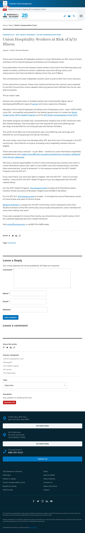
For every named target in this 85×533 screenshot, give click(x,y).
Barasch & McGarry (11, 205)
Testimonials (8, 490)
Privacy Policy (33, 527)
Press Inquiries (49, 479)
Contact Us (42, 459)
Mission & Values (9, 479)
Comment (8, 270)
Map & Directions (50, 486)
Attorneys (7, 475)
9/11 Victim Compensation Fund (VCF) (60, 115)
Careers (46, 490)
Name (6, 293)
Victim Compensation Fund (49, 35)
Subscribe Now (9, 402)
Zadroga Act (8, 35)
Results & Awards (9, 486)
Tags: (5, 380)
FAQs (45, 471)
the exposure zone (38, 188)
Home (5, 25)
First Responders (9, 373)
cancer (35, 104)
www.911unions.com (16, 224)
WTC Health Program (25, 35)
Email (6, 301)
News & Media (49, 475)
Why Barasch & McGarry (12, 471)
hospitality (12, 243)
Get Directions (42, 426)
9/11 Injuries (7, 369)
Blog (11, 25)
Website (7, 310)
